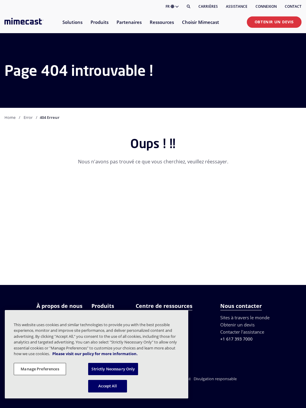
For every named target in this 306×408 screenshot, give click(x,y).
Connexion (266, 6)
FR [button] (168, 6)
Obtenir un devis (274, 21)
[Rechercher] (188, 6)
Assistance (236, 6)
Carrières (208, 6)
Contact (293, 6)
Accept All (107, 386)
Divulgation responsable (215, 378)
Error (28, 117)
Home (10, 117)
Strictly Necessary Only (113, 369)
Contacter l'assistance (242, 332)
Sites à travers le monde (245, 317)
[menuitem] (72, 26)
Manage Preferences (40, 369)
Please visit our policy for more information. (95, 353)
